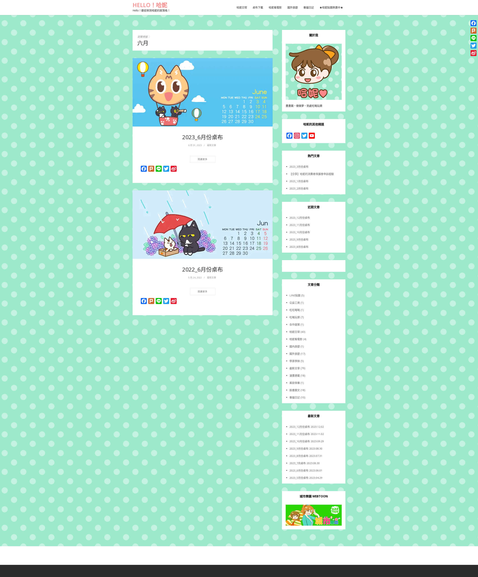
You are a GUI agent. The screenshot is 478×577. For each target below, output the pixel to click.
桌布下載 (258, 7)
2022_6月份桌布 (202, 269)
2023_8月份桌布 (298, 247)
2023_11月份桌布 (299, 225)
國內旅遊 (294, 346)
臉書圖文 (294, 390)
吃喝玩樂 (294, 317)
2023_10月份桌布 (299, 232)
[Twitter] (473, 45)
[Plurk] (473, 30)
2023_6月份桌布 (202, 137)
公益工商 (294, 302)
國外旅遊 (292, 7)
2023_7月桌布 (297, 463)
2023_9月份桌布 (298, 239)
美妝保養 (294, 383)
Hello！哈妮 (150, 5)
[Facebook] (473, 23)
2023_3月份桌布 (298, 166)
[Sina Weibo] (473, 53)
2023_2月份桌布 (298, 188)
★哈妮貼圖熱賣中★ (331, 7)
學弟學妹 (294, 361)
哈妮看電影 (275, 7)
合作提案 (294, 324)
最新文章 (211, 145)
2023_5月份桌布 (298, 477)
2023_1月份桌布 (298, 181)
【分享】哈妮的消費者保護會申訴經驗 (311, 174)
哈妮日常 (242, 7)
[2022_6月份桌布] (203, 224)
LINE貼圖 (294, 295)
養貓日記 (308, 7)
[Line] (473, 38)
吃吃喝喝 (294, 310)
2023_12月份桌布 (299, 217)
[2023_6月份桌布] (203, 92)
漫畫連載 (294, 375)
